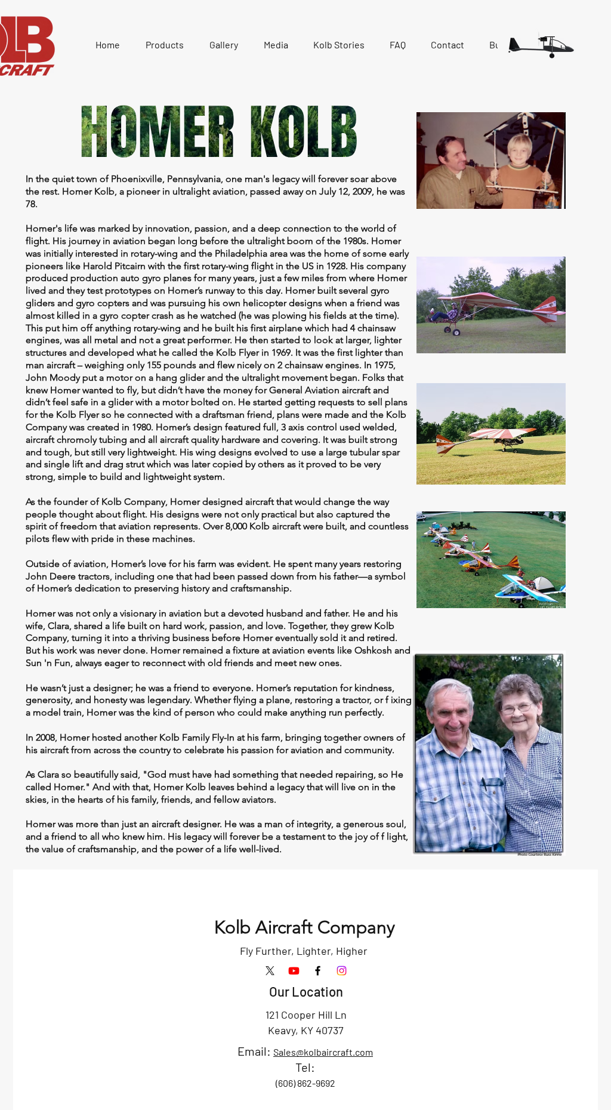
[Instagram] (341, 970)
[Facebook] (317, 970)
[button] (164, 44)
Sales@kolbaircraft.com (323, 1051)
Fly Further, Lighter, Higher (304, 950)
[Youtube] (294, 970)
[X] (270, 970)
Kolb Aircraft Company (304, 927)
